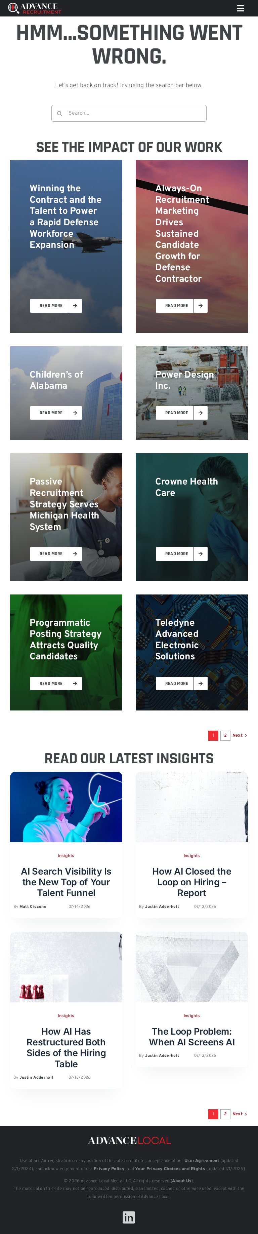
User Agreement (201, 1161)
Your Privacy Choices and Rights (170, 1169)
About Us (181, 1181)
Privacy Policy (109, 1169)
